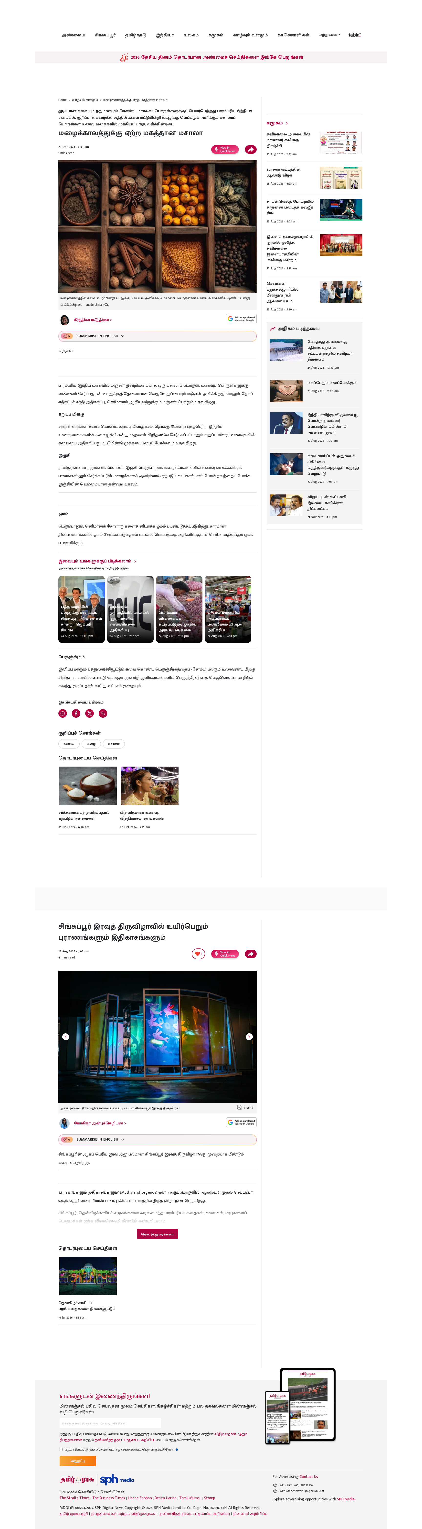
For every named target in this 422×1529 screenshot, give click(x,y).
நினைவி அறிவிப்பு (250, 1513)
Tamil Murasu (190, 1498)
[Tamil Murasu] (77, 1479)
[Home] (117, 1479)
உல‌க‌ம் (191, 35)
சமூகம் (216, 35)
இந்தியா (165, 35)
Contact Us (309, 1477)
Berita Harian (166, 1498)
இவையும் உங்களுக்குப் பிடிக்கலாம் (94, 561)
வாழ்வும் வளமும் (250, 35)
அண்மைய (73, 35)
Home (62, 100)
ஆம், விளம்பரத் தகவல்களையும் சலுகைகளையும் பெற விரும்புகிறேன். (121, 1449)
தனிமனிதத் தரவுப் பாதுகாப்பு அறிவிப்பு (125, 1440)
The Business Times (108, 1498)
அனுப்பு (78, 1461)
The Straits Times (75, 1498)
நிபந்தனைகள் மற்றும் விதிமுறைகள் (124, 1513)
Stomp (209, 1498)
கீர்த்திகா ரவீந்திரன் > (93, 320)
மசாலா (114, 744)
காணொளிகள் (293, 35)
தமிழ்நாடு (135, 35)
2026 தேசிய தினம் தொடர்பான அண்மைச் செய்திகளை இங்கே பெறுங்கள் (217, 57)
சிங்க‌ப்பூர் (105, 35)
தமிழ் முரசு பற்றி (74, 1513)
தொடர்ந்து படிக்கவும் (157, 1234)
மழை (91, 744)
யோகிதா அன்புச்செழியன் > (100, 1123)
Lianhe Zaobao (140, 1498)
